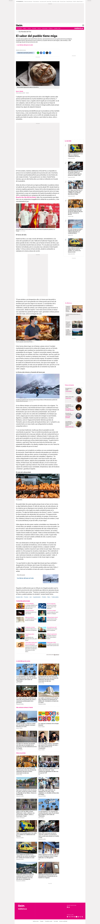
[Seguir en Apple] (69, 907)
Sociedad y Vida (19, 597)
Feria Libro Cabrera (63, 1)
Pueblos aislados (55, 597)
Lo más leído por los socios (23, 661)
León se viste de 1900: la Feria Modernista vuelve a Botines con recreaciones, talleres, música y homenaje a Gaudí (25, 814)
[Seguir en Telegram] (72, 916)
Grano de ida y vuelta (43, 1)
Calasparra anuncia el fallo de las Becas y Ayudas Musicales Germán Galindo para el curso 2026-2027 (68, 309)
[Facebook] (41, 53)
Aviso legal (56, 921)
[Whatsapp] (38, 53)
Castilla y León (57, 28)
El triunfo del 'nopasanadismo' (69, 414)
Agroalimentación (37, 597)
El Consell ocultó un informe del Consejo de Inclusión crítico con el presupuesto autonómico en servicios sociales (68, 324)
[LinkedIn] (50, 53)
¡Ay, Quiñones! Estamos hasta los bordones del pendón (69, 423)
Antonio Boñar (69, 391)
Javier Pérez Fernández (68, 417)
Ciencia (39, 28)
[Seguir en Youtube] (76, 916)
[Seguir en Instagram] (74, 916)
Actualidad (19, 28)
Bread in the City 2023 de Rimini (26, 197)
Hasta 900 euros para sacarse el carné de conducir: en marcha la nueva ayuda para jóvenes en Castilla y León (48, 835)
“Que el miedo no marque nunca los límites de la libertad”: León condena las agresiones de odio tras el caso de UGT (48, 771)
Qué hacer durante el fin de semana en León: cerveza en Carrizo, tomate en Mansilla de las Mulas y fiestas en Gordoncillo (26, 792)
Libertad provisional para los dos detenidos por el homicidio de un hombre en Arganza (47, 876)
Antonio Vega (41, 682)
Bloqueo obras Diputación (28, 1)
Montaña (44, 597)
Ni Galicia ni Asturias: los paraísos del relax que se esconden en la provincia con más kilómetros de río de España (26, 746)
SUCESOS (74, 1)
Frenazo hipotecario (36, 1)
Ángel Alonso (68, 398)
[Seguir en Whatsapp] (80, 916)
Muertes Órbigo (49, 1)
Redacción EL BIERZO (20, 880)
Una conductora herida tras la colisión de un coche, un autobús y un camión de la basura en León (26, 856)
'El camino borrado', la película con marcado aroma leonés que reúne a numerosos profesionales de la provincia (26, 700)
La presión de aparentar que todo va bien (69, 406)
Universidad (44, 28)
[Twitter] (47, 53)
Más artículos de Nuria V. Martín (24, 707)
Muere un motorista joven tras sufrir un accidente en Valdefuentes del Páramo (26, 834)
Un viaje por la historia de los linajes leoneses (48, 724)
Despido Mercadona (69, 1)
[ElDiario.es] (78, 28)
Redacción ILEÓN (19, 704)
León (31, 597)
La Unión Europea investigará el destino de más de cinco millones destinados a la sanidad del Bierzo (75, 231)
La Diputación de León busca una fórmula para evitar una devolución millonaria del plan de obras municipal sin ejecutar (48, 679)
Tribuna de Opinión (69, 385)
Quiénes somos (36, 921)
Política (24, 28)
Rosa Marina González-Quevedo (70, 409)
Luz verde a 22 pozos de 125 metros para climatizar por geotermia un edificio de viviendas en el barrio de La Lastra (48, 700)
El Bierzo (51, 28)
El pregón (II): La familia (69, 389)
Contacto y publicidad (63, 921)
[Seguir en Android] (67, 907)
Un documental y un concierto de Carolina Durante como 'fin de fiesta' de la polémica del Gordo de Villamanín (26, 679)
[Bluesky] (44, 53)
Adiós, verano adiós (70, 396)
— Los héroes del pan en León (24, 45)
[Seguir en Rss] (82, 916)
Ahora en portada (21, 753)
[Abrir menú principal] (83, 25)
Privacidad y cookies (48, 921)
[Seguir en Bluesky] (67, 916)
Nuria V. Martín (19, 91)
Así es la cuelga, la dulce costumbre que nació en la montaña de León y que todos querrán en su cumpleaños (48, 746)
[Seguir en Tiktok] (78, 916)
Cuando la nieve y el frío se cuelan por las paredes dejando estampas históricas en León (25, 725)
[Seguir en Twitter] (69, 916)
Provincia (26, 597)
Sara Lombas (19, 682)
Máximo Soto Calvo (70, 426)
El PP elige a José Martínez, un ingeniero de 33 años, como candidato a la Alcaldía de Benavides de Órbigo (48, 792)
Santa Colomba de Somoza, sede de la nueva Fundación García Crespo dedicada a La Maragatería (48, 856)
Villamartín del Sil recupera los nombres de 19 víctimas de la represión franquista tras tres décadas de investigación (25, 877)
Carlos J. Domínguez (20, 817)
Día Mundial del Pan (25, 31)
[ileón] (25, 906)
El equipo (41, 921)
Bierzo (48, 597)
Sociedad (34, 28)
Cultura (29, 28)
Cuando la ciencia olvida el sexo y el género (73, 315)
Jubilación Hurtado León (80, 1)
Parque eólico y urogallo (55, 1)
